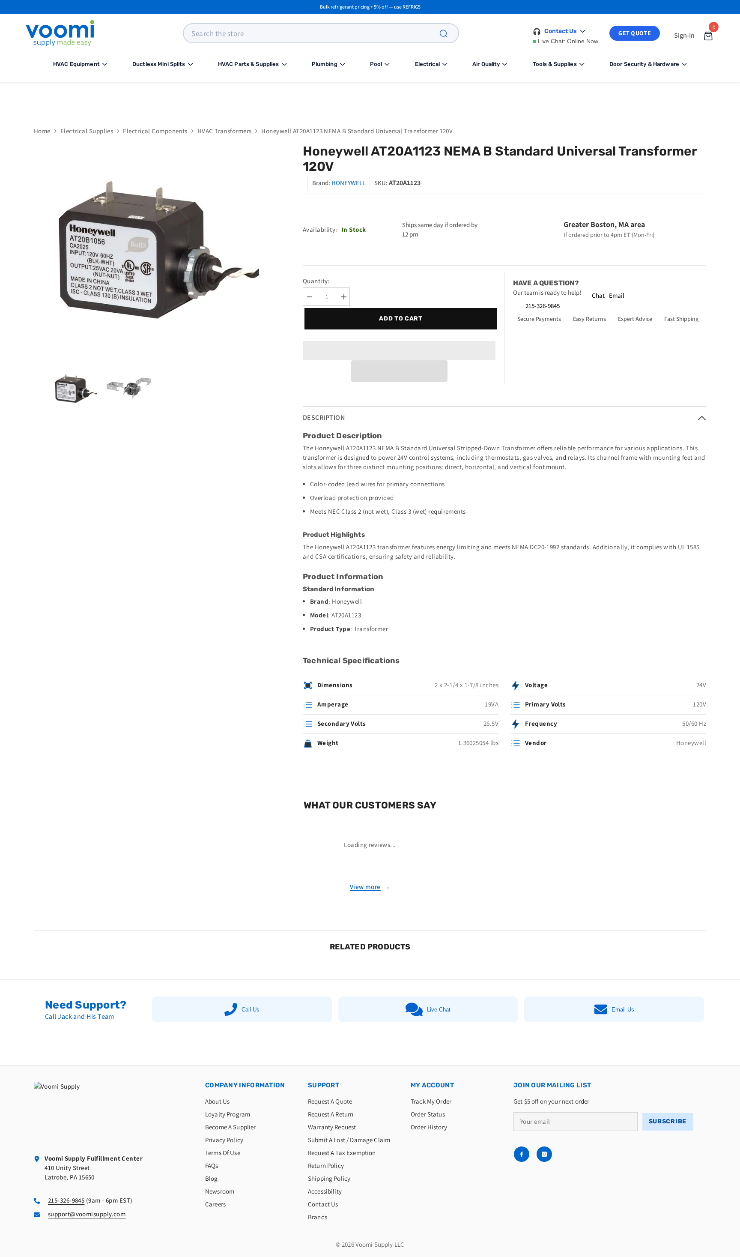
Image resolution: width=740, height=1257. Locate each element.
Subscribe (667, 1121)
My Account (432, 1085)
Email (616, 295)
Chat (598, 295)
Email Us (623, 1009)
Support (323, 1085)
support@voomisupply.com (86, 1214)
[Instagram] (544, 1154)
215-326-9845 (542, 306)
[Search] (448, 33)
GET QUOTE (634, 33)
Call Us (251, 1009)
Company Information (245, 1085)
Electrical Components (155, 131)
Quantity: (316, 281)
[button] (399, 371)
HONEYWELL (348, 183)
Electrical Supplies (86, 131)
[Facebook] (521, 1154)
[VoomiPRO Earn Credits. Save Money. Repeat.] (370, 98)
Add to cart (399, 318)
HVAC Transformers (224, 131)
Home (42, 131)
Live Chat (439, 1009)
